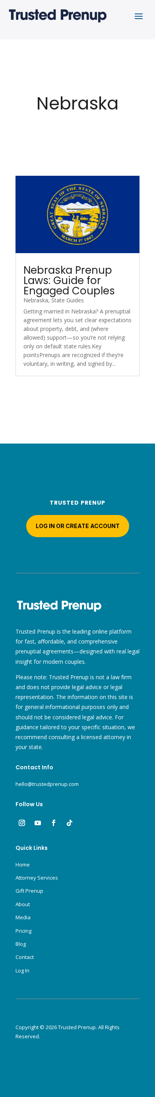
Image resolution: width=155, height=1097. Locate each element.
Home (22, 864)
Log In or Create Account (78, 526)
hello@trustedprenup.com (47, 784)
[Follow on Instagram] (21, 823)
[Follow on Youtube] (37, 823)
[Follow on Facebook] (53, 823)
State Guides (67, 300)
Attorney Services (36, 877)
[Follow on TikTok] (69, 823)
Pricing (23, 930)
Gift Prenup (29, 890)
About (22, 904)
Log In (22, 970)
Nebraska (35, 300)
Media (23, 917)
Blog (20, 943)
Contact (24, 957)
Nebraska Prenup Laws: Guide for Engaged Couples (69, 280)
